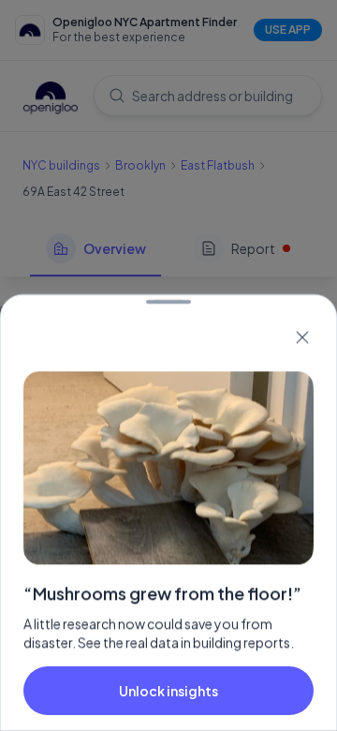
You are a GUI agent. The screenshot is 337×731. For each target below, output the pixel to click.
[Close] (302, 337)
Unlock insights (168, 690)
